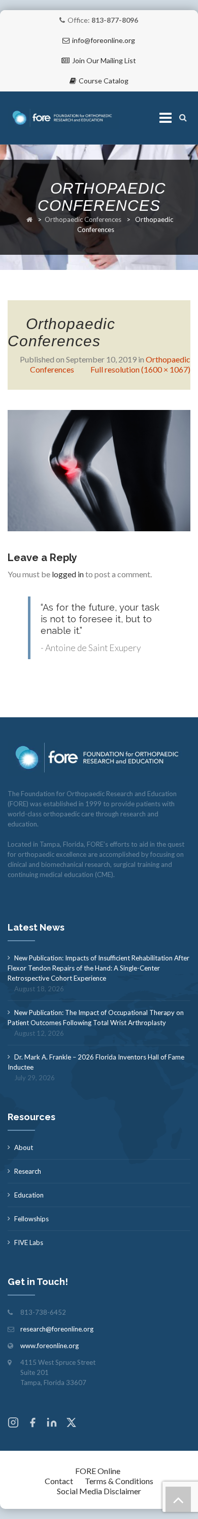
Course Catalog (103, 80)
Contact (59, 1481)
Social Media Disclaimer (99, 1491)
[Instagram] (13, 1424)
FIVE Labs (28, 1242)
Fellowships (31, 1219)
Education (29, 1195)
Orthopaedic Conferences (83, 219)
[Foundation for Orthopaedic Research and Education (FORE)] (63, 118)
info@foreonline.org (103, 40)
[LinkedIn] (51, 1424)
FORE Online (97, 1471)
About (23, 1147)
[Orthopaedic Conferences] (99, 469)
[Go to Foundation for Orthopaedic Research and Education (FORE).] (29, 219)
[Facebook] (32, 1424)
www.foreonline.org (49, 1346)
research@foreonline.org (56, 1329)
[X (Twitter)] (71, 1424)
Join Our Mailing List (104, 60)
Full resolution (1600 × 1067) (140, 369)
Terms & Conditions (119, 1481)
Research (27, 1171)
